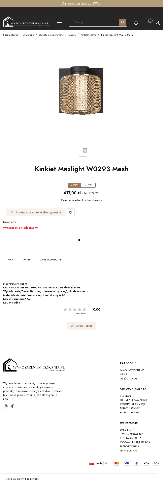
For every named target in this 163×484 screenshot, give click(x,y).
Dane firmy (127, 430)
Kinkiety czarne (88, 35)
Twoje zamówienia (131, 434)
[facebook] (12, 406)
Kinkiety (72, 35)
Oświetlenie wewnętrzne (51, 35)
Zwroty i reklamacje (133, 404)
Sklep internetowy (21, 479)
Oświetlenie (28, 35)
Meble (123, 374)
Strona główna (10, 35)
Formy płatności (130, 408)
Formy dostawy (129, 412)
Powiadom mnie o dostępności (38, 212)
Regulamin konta (130, 438)
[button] (59, 23)
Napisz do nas (129, 450)
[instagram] (5, 406)
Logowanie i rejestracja (135, 442)
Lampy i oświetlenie (132, 370)
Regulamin (126, 396)
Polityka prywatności (133, 400)
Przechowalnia (129, 446)
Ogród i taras (128, 378)
